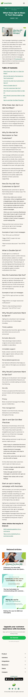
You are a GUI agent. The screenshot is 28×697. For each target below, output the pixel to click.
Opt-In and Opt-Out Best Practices (13, 100)
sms (17, 18)
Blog (6, 8)
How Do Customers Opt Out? (12, 88)
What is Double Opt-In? (10, 85)
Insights (12, 18)
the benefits (18, 59)
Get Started (14, 638)
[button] (14, 654)
